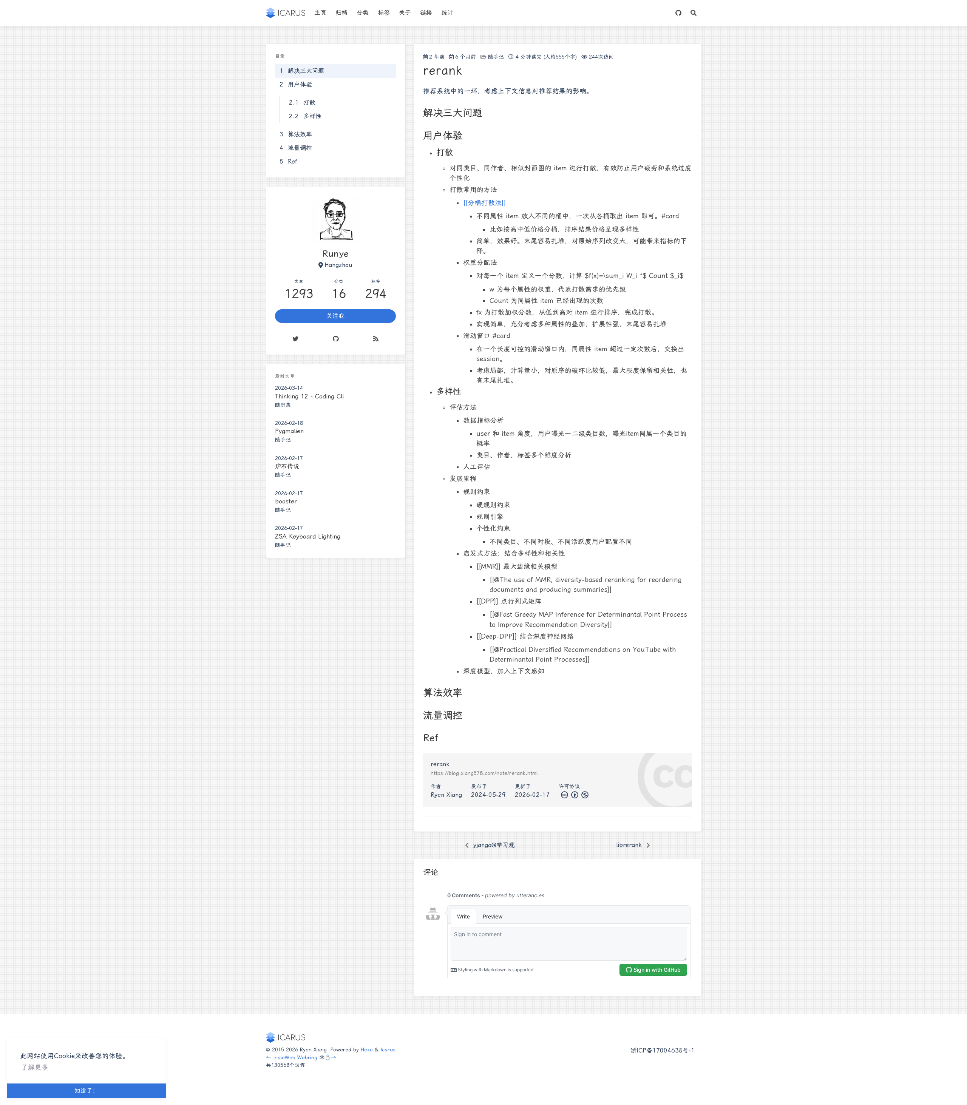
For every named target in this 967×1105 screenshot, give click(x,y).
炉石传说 (287, 466)
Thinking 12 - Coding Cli (309, 396)
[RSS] (376, 339)
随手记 (496, 57)
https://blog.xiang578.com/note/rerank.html (484, 773)
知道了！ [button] (86, 1090)
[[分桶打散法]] (484, 203)
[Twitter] (295, 339)
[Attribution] (574, 794)
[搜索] (693, 13)
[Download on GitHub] (678, 13)
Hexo (367, 1049)
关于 (405, 12)
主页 (320, 12)
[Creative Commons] (564, 794)
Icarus (387, 1049)
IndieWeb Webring (295, 1057)
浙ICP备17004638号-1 (662, 1050)
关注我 (335, 316)
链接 (426, 12)
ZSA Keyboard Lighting (307, 536)
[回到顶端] (722, 1089)
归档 (341, 12)
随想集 (283, 405)
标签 (384, 12)
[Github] (335, 339)
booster (286, 501)
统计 (447, 12)
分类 (363, 12)
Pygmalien (289, 431)
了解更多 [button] (34, 1067)
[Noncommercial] (584, 794)
